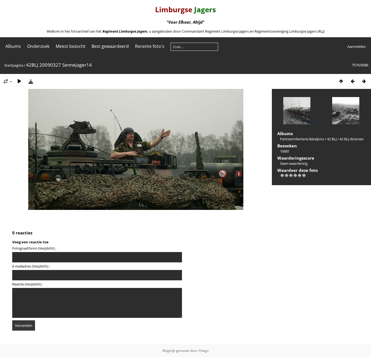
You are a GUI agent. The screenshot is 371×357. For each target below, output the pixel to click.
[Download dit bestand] (30, 81)
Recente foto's (149, 46)
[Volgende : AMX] (364, 81)
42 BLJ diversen (351, 138)
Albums (13, 46)
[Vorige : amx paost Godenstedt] (352, 81)
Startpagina (13, 65)
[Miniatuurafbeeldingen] (341, 81)
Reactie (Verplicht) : (27, 284)
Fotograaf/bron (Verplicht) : (34, 248)
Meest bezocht (71, 46)
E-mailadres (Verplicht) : (31, 266)
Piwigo (204, 350)
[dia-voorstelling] (19, 81)
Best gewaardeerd (110, 46)
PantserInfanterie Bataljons (302, 138)
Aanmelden (356, 46)
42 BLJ (332, 138)
